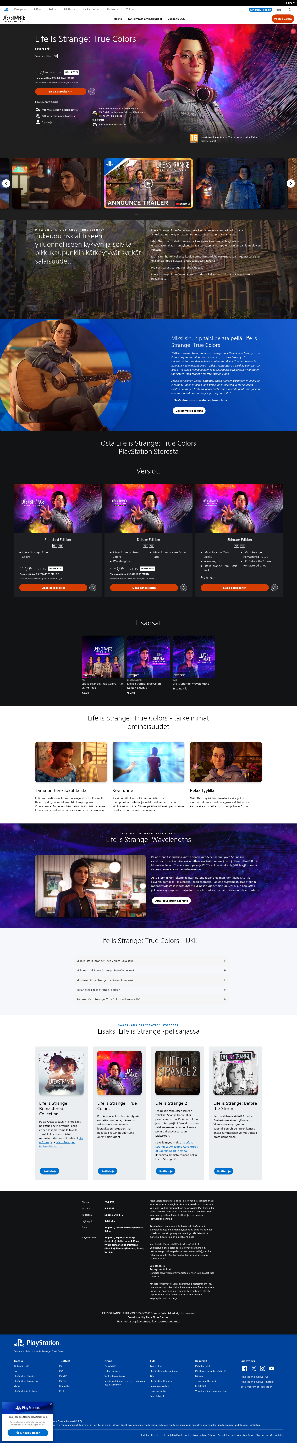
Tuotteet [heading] (64, 1361)
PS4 (61, 1371)
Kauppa (18, 9)
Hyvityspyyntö (158, 1391)
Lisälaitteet (89, 9)
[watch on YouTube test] (183, 204)
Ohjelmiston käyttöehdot (269, 1435)
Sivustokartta (225, 1435)
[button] (148, 183)
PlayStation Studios (24, 1376)
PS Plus (68, 9)
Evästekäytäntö (244, 1435)
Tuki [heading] (153, 1361)
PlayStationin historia (25, 1391)
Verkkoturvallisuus (114, 1376)
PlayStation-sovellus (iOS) (255, 1376)
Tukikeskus (156, 1366)
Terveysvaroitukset (160, 1269)
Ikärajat (199, 1376)
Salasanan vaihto (159, 1386)
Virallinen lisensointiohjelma (211, 1391)
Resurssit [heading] (201, 1361)
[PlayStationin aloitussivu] (6, 9)
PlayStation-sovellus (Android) (257, 1381)
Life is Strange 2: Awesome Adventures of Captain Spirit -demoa (176, 1146)
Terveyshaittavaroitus (207, 1381)
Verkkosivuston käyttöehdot (200, 1435)
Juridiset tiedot (149, 1435)
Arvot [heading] (108, 1361)
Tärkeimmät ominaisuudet (145, 18)
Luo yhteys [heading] (248, 1361)
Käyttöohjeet (157, 1396)
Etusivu (18, 1351)
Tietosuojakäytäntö (171, 1435)
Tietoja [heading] (18, 1361)
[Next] (291, 183)
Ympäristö (110, 1366)
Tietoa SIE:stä (21, 1366)
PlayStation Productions (27, 1381)
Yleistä (117, 18)
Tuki (128, 9)
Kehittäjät (200, 1386)
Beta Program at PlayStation (256, 1386)
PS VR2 (63, 1376)
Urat (16, 1371)
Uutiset (111, 9)
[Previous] (6, 183)
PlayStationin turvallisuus (164, 1371)
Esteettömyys (112, 1371)
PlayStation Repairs (161, 1381)
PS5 (36, 9)
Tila (152, 1376)
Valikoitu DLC (176, 18)
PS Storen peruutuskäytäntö (210, 1371)
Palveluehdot (202, 1366)
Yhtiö (17, 1386)
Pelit (51, 9)
